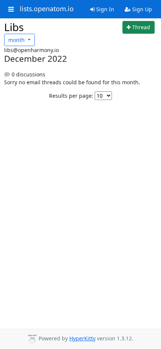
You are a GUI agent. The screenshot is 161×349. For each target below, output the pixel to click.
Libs (14, 27)
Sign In (104, 9)
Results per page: (71, 95)
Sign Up (141, 9)
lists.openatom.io (47, 8)
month (17, 39)
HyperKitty (82, 338)
